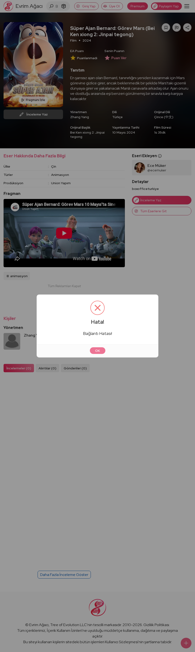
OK (97, 350)
